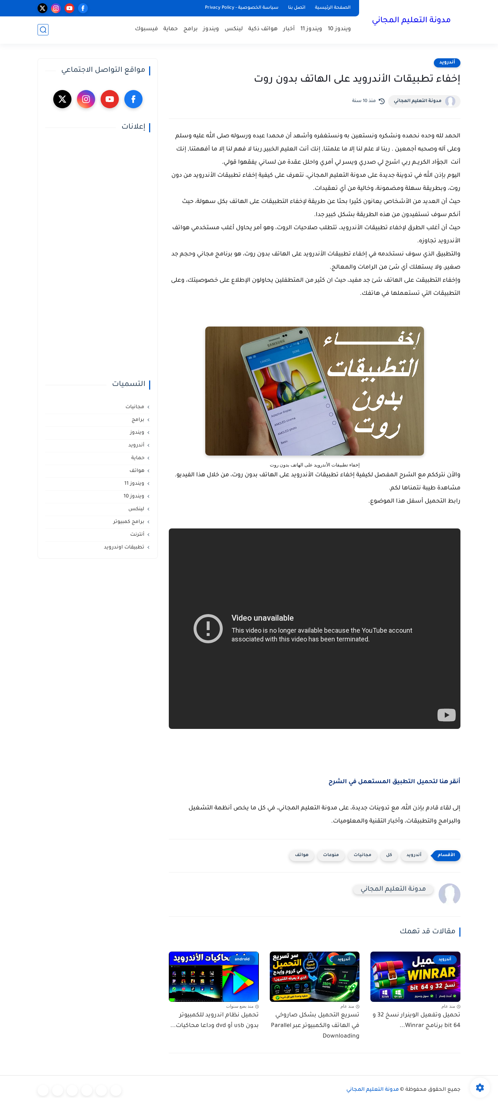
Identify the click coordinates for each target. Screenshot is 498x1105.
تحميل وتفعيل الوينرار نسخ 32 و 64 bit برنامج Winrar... (416, 1020)
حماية (170, 29)
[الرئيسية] (115, 1090)
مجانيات (362, 855)
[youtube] (69, 8)
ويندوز (211, 29)
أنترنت (137, 535)
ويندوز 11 (311, 29)
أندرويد (447, 62)
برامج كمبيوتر (128, 522)
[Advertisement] (97, 256)
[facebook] (83, 8)
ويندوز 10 (339, 29)
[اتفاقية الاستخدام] (86, 1090)
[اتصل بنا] (43, 1090)
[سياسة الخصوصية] (101, 1090)
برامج (190, 29)
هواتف (301, 855)
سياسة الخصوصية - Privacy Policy (242, 8)
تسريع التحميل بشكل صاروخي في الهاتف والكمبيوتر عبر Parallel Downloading (315, 1026)
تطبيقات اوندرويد (124, 547)
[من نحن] (72, 1090)
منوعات (331, 855)
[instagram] (56, 8)
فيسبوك (146, 29)
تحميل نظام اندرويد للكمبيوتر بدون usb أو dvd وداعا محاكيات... (214, 1020)
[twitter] (42, 8)
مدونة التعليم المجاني (411, 21)
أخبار (289, 29)
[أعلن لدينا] (57, 1090)
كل (389, 855)
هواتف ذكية (263, 29)
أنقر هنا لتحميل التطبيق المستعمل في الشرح (394, 782)
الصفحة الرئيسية (333, 8)
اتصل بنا (297, 8)
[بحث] (43, 29)
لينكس (234, 29)
